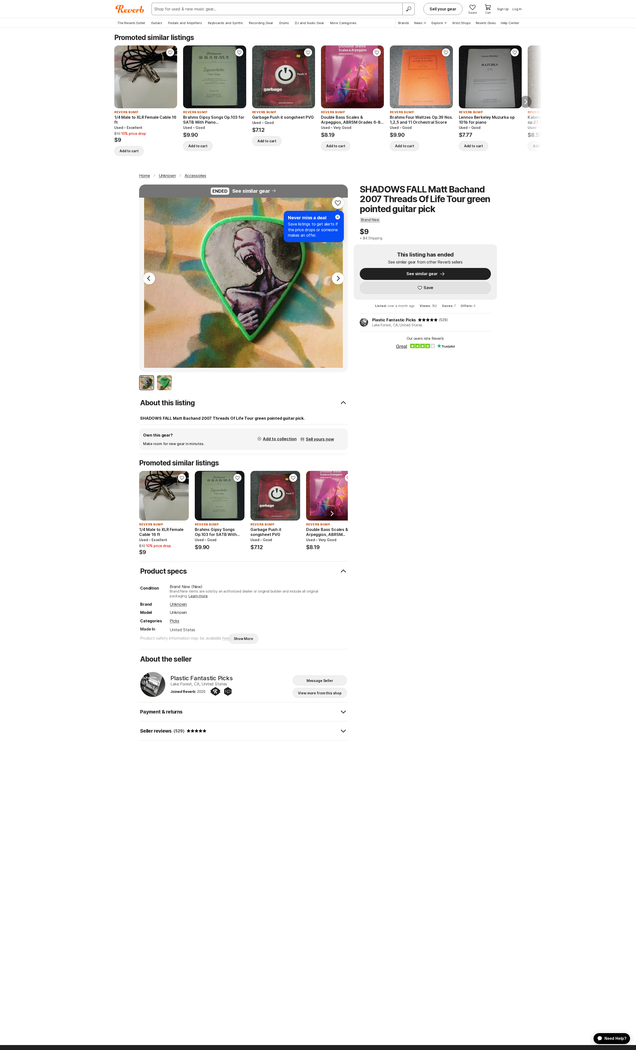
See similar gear (251, 191)
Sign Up (503, 9)
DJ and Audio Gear (309, 23)
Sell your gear (443, 8)
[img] (428, 320)
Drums (284, 23)
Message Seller (320, 680)
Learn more (198, 596)
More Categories (343, 23)
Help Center (510, 23)
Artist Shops (461, 23)
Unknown (178, 604)
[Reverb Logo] (130, 9)
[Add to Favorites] (170, 52)
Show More (243, 639)
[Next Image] (338, 278)
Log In (517, 9)
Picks (174, 620)
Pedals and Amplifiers (185, 23)
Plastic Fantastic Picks (394, 319)
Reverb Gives (486, 23)
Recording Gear (261, 23)
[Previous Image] (149, 278)
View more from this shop (320, 693)
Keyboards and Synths (225, 23)
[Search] (408, 9)
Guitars (156, 23)
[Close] (338, 217)
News (418, 23)
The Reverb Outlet (131, 23)
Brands (403, 23)
